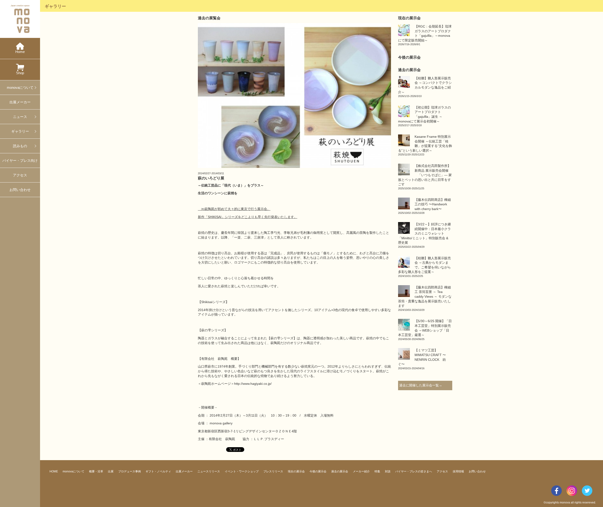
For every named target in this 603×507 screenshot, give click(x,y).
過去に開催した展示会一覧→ (420, 385)
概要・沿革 (96, 471)
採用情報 (458, 471)
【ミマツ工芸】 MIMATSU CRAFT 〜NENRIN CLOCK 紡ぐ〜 (422, 358)
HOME (53, 471)
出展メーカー (20, 102)
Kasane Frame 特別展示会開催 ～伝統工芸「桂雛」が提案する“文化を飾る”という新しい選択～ (425, 145)
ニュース (20, 117)
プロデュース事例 (129, 471)
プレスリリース (273, 471)
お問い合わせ (20, 190)
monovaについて (20, 87)
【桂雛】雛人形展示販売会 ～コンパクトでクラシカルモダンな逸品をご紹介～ (425, 86)
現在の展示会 (296, 471)
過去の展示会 (339, 471)
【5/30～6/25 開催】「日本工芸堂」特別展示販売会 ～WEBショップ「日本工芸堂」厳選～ (425, 329)
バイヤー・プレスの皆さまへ (413, 471)
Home (20, 52)
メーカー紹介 (361, 471)
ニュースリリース (208, 471)
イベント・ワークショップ (242, 471)
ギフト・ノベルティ (158, 471)
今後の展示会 (318, 471)
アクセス (20, 175)
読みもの (20, 146)
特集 (377, 471)
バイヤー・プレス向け (20, 160)
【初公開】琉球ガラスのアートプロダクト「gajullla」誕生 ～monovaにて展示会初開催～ (424, 116)
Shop (20, 73)
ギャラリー (20, 131)
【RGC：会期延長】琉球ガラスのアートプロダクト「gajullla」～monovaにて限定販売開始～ (425, 35)
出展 (111, 471)
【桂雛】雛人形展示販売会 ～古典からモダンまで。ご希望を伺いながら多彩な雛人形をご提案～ (424, 266)
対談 (388, 471)
